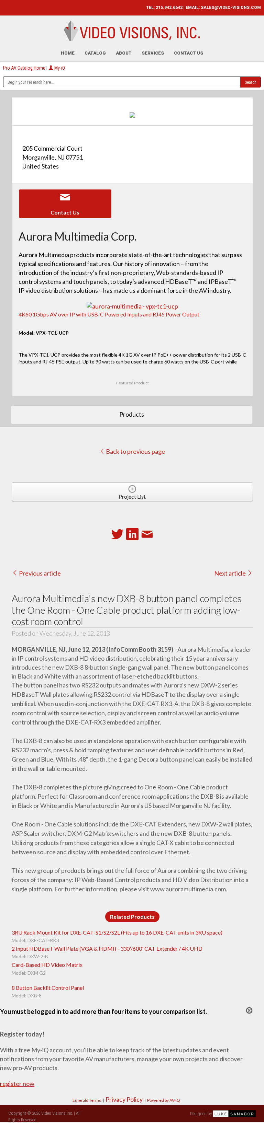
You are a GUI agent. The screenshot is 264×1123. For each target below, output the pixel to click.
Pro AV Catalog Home (24, 68)
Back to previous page (135, 451)
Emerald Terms (87, 1100)
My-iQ (59, 68)
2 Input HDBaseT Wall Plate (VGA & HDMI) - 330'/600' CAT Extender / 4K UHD (107, 948)
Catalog (95, 53)
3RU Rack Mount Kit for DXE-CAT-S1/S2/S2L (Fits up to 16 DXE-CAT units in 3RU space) (117, 932)
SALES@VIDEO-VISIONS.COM (231, 7)
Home (68, 53)
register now (17, 1083)
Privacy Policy (124, 1099)
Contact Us (188, 53)
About (124, 53)
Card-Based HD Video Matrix (47, 964)
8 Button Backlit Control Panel (48, 987)
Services (153, 53)
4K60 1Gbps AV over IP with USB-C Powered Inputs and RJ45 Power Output (109, 314)
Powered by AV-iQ (163, 1100)
